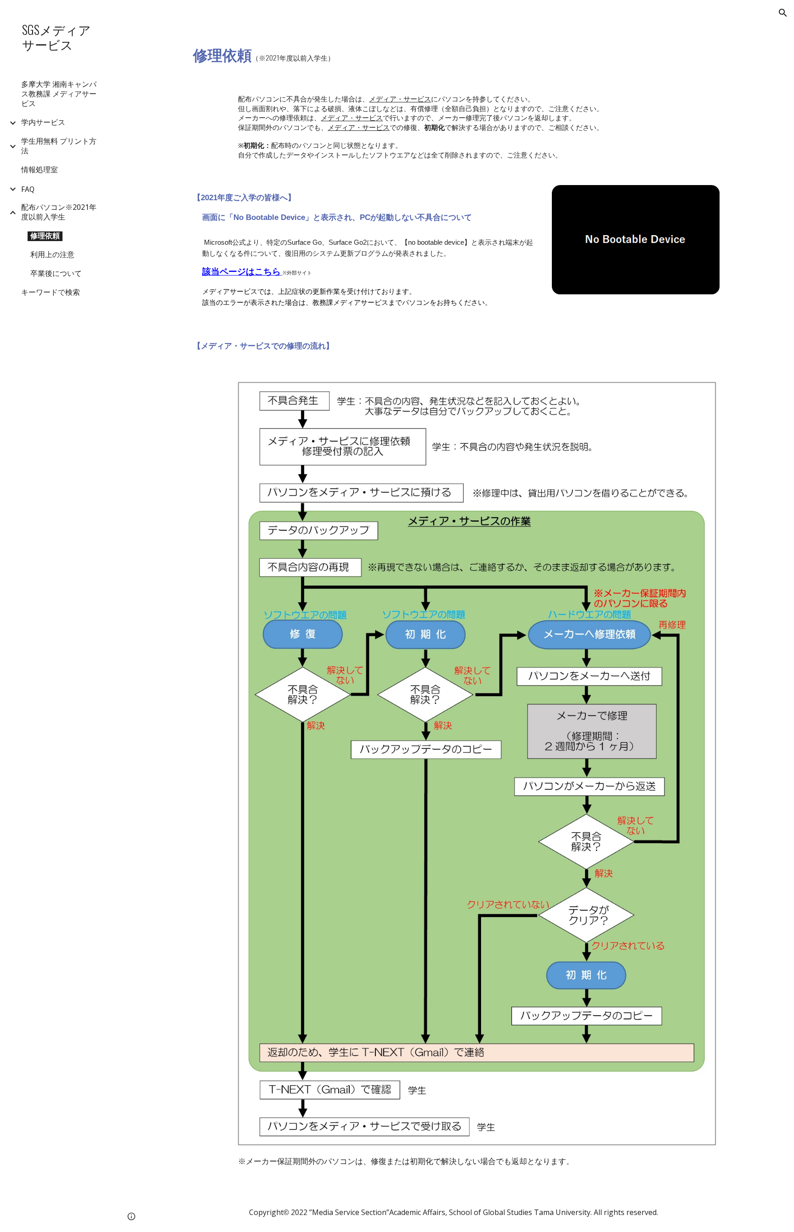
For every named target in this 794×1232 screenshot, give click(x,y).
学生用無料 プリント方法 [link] (58, 146)
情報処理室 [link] (39, 169)
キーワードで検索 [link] (50, 292)
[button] (783, 13)
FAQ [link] (27, 189)
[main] (364, 53)
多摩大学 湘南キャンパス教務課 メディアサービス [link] (58, 94)
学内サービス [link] (43, 122)
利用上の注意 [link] (52, 254)
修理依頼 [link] (45, 235)
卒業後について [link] (56, 273)
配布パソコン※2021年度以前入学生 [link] (58, 212)
